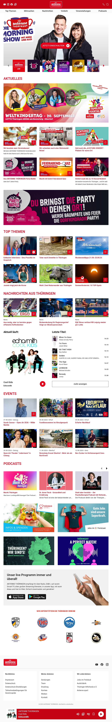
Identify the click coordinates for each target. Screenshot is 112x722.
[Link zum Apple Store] (16, 597)
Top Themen (10, 11)
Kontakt (44, 697)
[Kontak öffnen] (103, 4)
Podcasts (103, 11)
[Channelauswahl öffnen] (107, 4)
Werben (44, 694)
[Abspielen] (101, 714)
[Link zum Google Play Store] (37, 597)
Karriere (44, 690)
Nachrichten (47, 11)
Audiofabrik (81, 683)
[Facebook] (11, 4)
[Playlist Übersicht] (88, 714)
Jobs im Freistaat (84, 680)
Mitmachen (29, 11)
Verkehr (64, 11)
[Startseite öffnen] (56, 4)
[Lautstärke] (78, 714)
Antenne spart (82, 690)
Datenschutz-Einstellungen (16, 687)
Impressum (9, 680)
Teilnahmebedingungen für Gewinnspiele (16, 691)
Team (43, 683)
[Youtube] (5, 4)
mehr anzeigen (80, 384)
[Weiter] (106, 468)
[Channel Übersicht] (83, 714)
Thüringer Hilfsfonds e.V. (87, 687)
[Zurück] (101, 468)
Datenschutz (10, 683)
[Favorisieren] (93, 714)
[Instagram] (8, 4)
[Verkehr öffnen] (15, 4)
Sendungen (45, 680)
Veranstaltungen (83, 11)
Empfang (44, 687)
